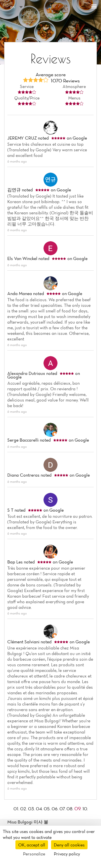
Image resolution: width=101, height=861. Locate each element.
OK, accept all (31, 845)
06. (55, 808)
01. (16, 808)
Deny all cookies (69, 845)
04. (40, 808)
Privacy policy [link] (67, 854)
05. (48, 808)
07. (62, 808)
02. (24, 808)
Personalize (34, 854)
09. (78, 808)
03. (32, 808)
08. (70, 808)
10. (85, 808)
